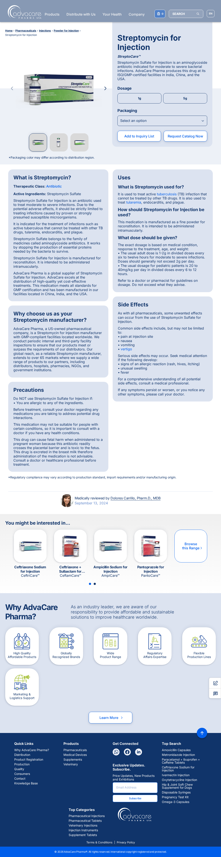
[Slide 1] (90, 583)
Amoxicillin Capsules (176, 750)
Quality (19, 769)
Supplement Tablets (83, 834)
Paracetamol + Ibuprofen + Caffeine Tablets (181, 761)
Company (137, 14)
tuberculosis (167, 194)
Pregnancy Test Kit (175, 797)
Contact (19, 778)
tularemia (133, 202)
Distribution (22, 754)
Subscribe (135, 798)
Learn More (111, 717)
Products (52, 14)
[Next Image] (105, 88)
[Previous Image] (12, 88)
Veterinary (70, 764)
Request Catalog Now (185, 136)
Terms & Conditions (99, 842)
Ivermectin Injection (175, 775)
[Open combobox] (162, 121)
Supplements (72, 759)
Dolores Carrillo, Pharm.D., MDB (135, 498)
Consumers (22, 773)
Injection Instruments (83, 830)
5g (185, 98)
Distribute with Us (81, 14)
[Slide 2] (94, 583)
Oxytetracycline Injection (179, 779)
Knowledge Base (26, 783)
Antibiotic (54, 186)
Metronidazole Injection (178, 754)
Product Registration (28, 759)
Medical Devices (75, 754)
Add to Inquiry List (139, 136)
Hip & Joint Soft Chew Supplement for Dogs (177, 786)
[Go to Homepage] (23, 12)
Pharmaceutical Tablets (85, 820)
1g (139, 98)
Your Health (112, 14)
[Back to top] (202, 733)
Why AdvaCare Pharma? (31, 750)
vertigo (126, 349)
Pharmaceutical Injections (87, 815)
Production (22, 764)
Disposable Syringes (176, 792)
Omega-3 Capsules (175, 801)
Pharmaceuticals (75, 750)
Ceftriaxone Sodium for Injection (178, 769)
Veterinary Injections (83, 825)
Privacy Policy (126, 842)
